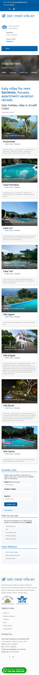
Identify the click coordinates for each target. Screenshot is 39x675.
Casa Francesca (11, 185)
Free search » (8, 510)
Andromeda (9, 141)
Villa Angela (9, 355)
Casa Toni (8, 271)
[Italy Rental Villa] (17, 16)
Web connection (11, 539)
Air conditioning (11, 532)
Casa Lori (7, 228)
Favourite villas (10, 558)
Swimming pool (11, 526)
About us (6, 613)
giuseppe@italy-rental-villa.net (16, 649)
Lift (7, 529)
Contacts (6, 619)
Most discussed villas (12, 555)
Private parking (11, 536)
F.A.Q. (5, 622)
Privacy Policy (7, 626)
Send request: (15, 2)
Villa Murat (8, 405)
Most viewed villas (12, 552)
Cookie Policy (7, 629)
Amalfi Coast (24, 72)
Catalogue (12, 72)
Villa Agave (8, 314)
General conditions (9, 616)
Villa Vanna (9, 451)
